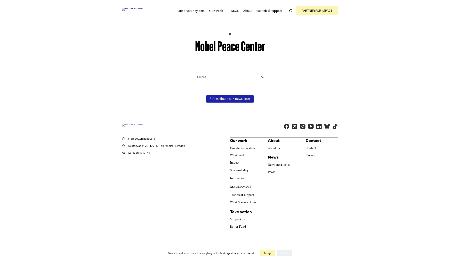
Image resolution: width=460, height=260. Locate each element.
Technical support (269, 11)
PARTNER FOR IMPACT (317, 10)
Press (271, 172)
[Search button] (262, 76)
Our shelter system (191, 11)
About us (274, 148)
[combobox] (226, 76)
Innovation (237, 178)
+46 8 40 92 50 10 (139, 153)
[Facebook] (286, 126)
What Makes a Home (243, 202)
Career (310, 155)
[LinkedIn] (319, 126)
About (247, 11)
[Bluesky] (327, 126)
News (235, 11)
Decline (284, 253)
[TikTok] (335, 126)
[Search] (291, 10)
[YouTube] (311, 126)
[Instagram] (302, 126)
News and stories (279, 164)
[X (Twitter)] (294, 126)
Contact (311, 148)
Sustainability (239, 170)
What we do (237, 155)
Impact (234, 162)
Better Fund (238, 226)
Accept (267, 253)
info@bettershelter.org (141, 138)
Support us (237, 219)
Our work (216, 11)
